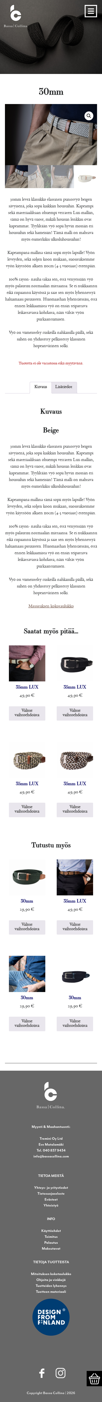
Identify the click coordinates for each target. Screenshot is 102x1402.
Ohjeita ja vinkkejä (51, 1280)
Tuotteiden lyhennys (51, 1286)
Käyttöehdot (51, 1231)
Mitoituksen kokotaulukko (51, 607)
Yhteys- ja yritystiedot (51, 1188)
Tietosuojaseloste (51, 1193)
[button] (88, 115)
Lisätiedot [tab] (63, 387)
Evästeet (51, 1199)
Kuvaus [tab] (40, 387)
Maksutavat (51, 1248)
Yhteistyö (51, 1205)
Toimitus (51, 1237)
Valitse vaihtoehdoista (27, 713)
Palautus (51, 1243)
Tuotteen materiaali (51, 1292)
